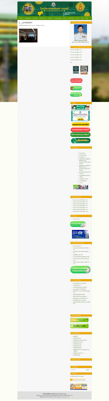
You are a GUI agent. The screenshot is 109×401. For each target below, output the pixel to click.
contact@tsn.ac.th (65, 397)
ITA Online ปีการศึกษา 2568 (76, 59)
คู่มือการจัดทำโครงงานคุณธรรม (80, 296)
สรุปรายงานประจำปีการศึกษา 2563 (80, 205)
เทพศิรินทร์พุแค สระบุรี (78, 342)
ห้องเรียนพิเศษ (58, 18)
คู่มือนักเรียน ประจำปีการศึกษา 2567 (80, 298)
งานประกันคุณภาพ (77, 246)
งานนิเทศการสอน (82, 155)
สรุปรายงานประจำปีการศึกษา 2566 (80, 211)
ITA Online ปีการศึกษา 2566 (76, 54)
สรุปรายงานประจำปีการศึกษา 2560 (80, 200)
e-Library (81, 182)
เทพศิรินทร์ (75, 336)
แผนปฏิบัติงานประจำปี (77, 254)
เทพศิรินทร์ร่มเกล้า (77, 338)
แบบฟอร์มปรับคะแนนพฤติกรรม (79, 283)
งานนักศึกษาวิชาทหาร (83, 178)
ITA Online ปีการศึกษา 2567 (76, 57)
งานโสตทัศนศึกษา (83, 180)
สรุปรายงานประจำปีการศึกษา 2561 (80, 201)
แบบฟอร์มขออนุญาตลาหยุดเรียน (80, 287)
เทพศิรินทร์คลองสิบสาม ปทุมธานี (80, 340)
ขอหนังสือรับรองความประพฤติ (79, 300)
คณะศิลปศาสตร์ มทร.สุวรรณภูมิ (76, 376)
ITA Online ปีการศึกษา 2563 (76, 49)
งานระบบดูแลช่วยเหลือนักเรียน (79, 289)
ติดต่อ (82, 18)
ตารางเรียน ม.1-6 (82, 157)
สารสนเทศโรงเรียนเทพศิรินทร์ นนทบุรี (81, 256)
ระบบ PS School (76, 219)
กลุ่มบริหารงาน (43, 18)
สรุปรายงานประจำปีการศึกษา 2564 (80, 207)
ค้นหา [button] (88, 369)
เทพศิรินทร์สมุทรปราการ (78, 353)
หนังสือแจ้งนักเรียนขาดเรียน (79, 294)
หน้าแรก (21, 18)
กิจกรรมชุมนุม (82, 153)
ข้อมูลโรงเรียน (28, 18)
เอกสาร (77, 18)
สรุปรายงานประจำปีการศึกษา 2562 (80, 203)
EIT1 (71, 62)
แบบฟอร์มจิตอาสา (77, 285)
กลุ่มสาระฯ (50, 18)
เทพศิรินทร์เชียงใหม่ (77, 347)
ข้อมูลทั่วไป (35, 18)
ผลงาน (65, 18)
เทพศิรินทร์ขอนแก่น (77, 345)
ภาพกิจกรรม (71, 18)
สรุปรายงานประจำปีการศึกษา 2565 (80, 209)
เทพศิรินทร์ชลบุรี (76, 355)
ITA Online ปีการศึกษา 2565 (76, 52)
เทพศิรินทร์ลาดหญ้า (77, 343)
